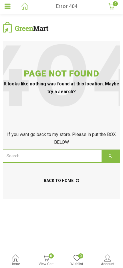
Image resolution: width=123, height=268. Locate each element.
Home (15, 264)
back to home (59, 180)
